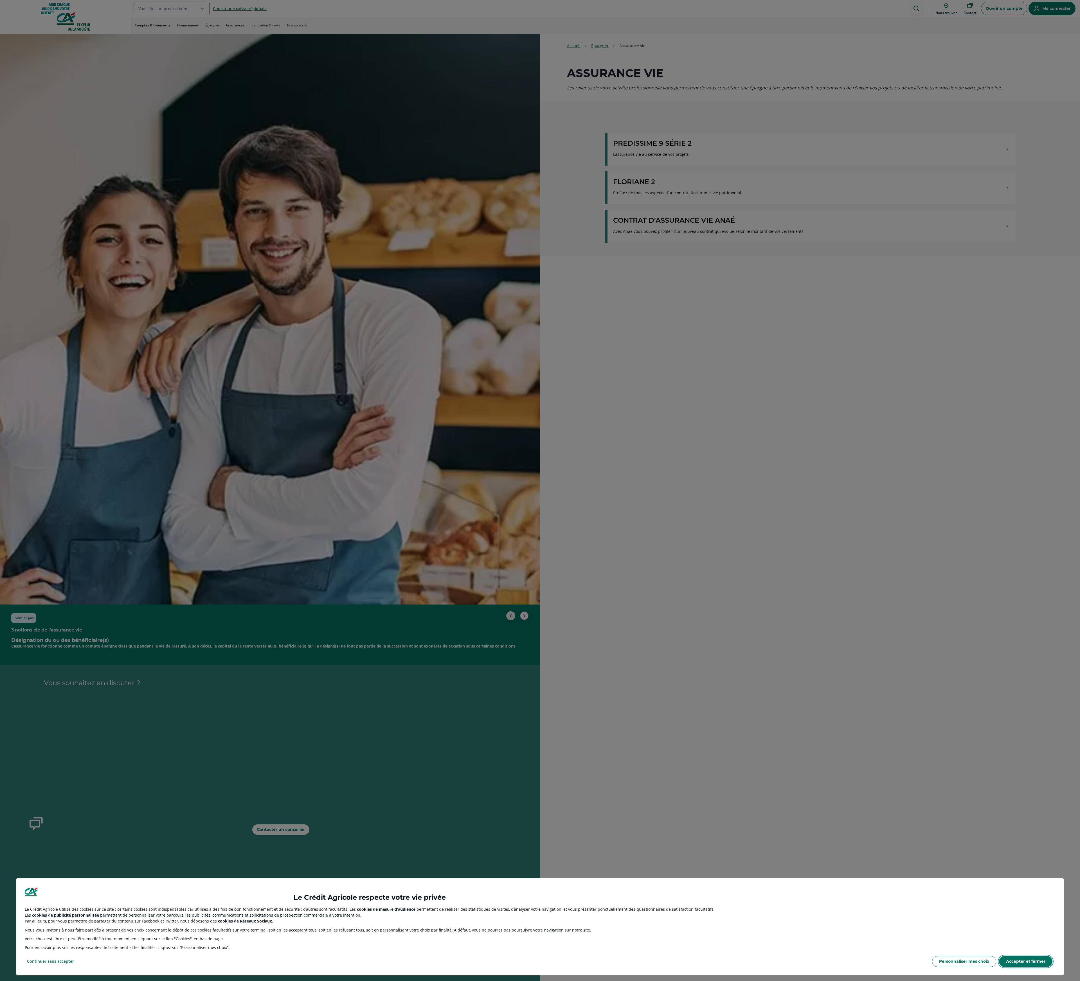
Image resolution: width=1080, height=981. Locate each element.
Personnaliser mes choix (964, 961)
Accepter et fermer (1025, 961)
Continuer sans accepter (50, 961)
